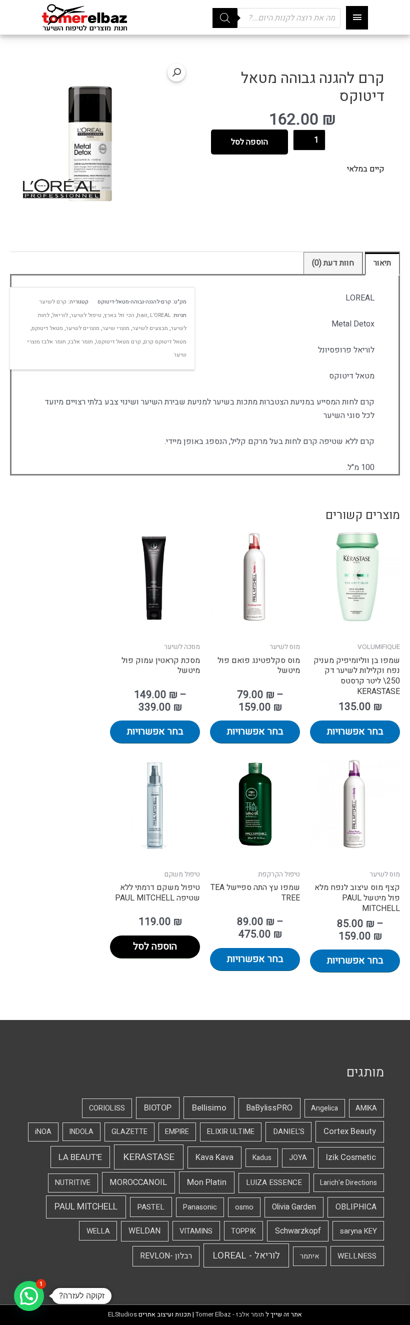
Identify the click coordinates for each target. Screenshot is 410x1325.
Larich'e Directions (348, 1183)
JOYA (298, 1157)
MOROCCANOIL (138, 1182)
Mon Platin (206, 1182)
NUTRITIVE (72, 1183)
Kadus (262, 1157)
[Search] (225, 18)
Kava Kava (215, 1158)
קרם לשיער (52, 302)
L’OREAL (160, 315)
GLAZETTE (130, 1131)
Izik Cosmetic (351, 1158)
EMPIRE (177, 1131)
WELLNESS (357, 1256)
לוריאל (60, 315)
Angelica (324, 1108)
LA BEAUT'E (80, 1157)
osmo (244, 1207)
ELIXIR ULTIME (230, 1131)
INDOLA (82, 1131)
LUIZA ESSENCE (274, 1182)
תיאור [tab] (382, 263)
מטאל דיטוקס (47, 328)
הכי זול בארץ (119, 315)
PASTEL (150, 1207)
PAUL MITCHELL (86, 1206)
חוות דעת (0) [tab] (333, 263)
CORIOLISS (107, 1108)
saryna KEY (358, 1231)
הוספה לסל (249, 142)
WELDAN (144, 1231)
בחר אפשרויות (355, 731)
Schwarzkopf (298, 1231)
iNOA (43, 1131)
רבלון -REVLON (166, 1256)
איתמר (310, 1256)
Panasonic (200, 1207)
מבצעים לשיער (150, 328)
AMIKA (366, 1108)
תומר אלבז (80, 342)
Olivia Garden (294, 1207)
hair (142, 315)
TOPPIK (243, 1231)
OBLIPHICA (356, 1207)
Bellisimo (209, 1108)
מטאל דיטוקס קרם (165, 342)
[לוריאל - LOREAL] (61, 189)
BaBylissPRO (269, 1108)
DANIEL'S (288, 1131)
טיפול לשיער (86, 315)
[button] (177, 73)
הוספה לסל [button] (155, 947)
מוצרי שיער (116, 328)
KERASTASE (148, 1157)
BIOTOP (158, 1108)
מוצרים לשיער (83, 328)
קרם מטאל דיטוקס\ (118, 342)
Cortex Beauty (350, 1132)
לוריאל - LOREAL (246, 1255)
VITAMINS (196, 1231)
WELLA (98, 1231)
